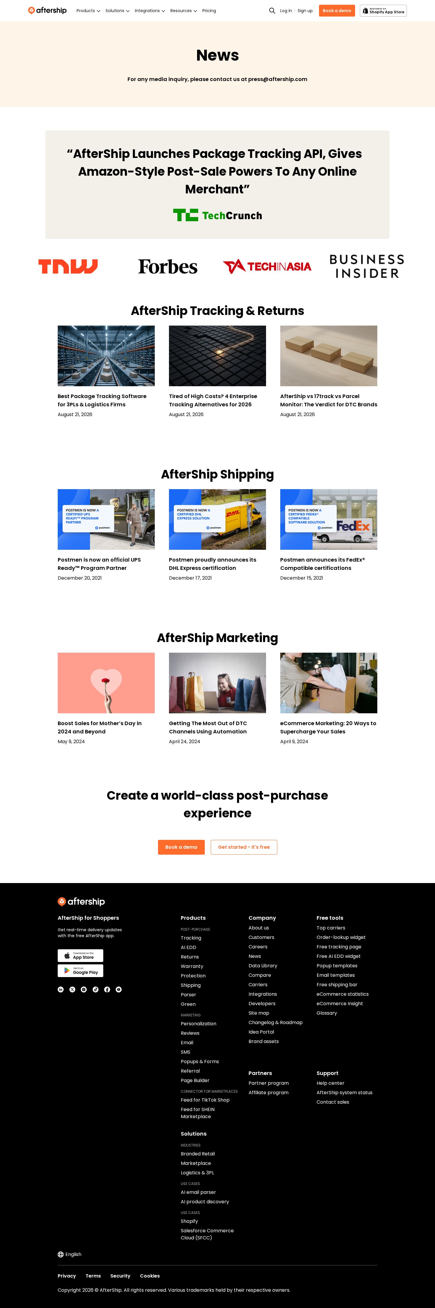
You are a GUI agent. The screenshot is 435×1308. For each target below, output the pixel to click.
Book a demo (337, 11)
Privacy (67, 1276)
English (73, 1254)
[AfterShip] (49, 10)
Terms (93, 1276)
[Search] (272, 11)
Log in (286, 11)
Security (120, 1276)
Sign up (305, 11)
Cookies (150, 1276)
